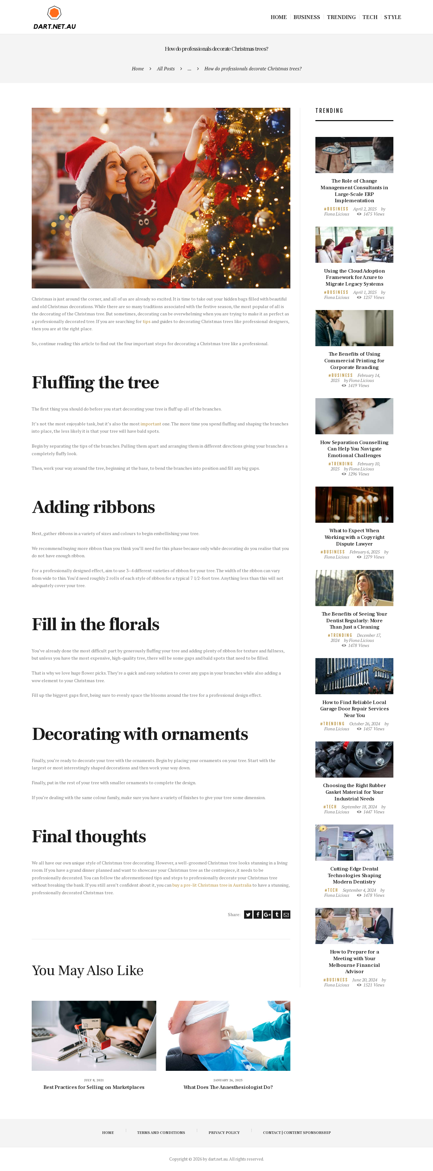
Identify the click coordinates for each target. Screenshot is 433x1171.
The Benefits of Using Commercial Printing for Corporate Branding (354, 361)
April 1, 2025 (365, 292)
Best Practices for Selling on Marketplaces (94, 1087)
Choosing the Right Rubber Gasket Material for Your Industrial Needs (354, 792)
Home (138, 68)
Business (338, 208)
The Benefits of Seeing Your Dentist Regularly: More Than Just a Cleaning (354, 621)
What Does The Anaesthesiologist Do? (228, 1087)
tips (147, 321)
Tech (331, 806)
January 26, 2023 (228, 1080)
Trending (342, 463)
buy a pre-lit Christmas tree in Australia (211, 885)
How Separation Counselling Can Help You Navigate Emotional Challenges (354, 449)
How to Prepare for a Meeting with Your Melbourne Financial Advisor (354, 962)
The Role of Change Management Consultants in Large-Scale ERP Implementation (354, 191)
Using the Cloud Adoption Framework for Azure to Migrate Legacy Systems (354, 278)
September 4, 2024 (359, 890)
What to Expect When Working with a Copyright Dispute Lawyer (355, 537)
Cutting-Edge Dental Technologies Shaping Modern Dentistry (354, 875)
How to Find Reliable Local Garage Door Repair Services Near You (354, 709)
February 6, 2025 (365, 552)
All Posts (166, 68)
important (151, 424)
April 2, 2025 (365, 209)
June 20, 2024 (364, 980)
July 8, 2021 (94, 1080)
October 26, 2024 (364, 724)
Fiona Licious (336, 214)
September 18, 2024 (359, 807)
